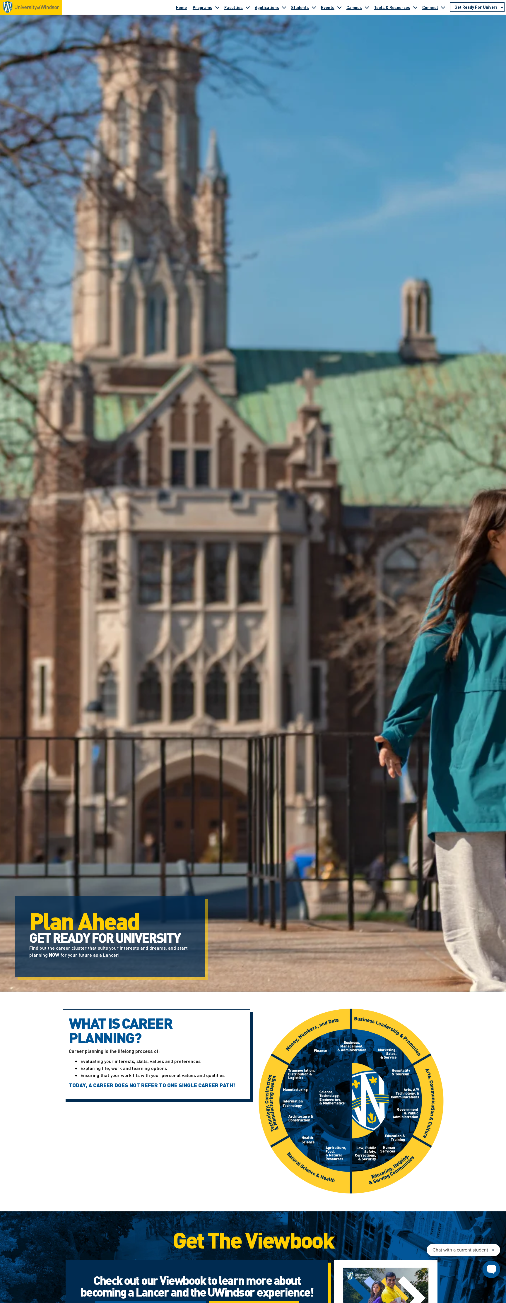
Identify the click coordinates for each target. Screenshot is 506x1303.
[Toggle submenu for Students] (314, 7)
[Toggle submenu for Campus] (367, 7)
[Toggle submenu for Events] (339, 7)
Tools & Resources (392, 7)
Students (300, 7)
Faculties (233, 7)
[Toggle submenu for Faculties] (247, 7)
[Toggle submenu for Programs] (217, 7)
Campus (354, 7)
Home (181, 7)
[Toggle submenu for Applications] (284, 7)
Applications (267, 7)
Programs (202, 7)
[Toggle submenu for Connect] (443, 7)
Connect (430, 7)
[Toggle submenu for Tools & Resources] (415, 7)
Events (327, 7)
